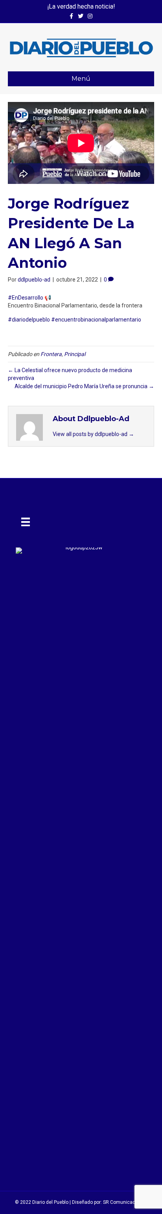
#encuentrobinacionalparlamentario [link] (96, 319)
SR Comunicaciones (125, 1202)
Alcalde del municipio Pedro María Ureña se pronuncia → (84, 386)
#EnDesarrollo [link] (25, 297)
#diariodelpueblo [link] (29, 319)
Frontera (51, 354)
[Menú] (25, 522)
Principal (74, 354)
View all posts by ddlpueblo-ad (93, 434)
